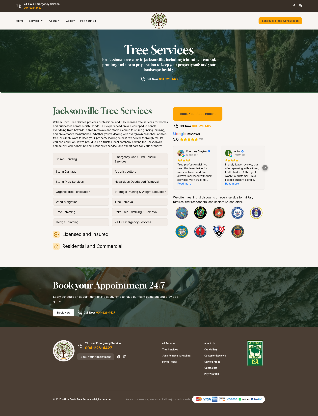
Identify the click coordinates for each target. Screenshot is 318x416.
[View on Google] (180, 153)
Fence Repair (169, 361)
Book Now (63, 312)
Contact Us (210, 367)
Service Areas (212, 361)
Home (20, 20)
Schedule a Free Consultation (280, 20)
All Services (169, 343)
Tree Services (170, 349)
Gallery (70, 20)
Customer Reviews (215, 355)
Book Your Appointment (198, 114)
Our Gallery (210, 349)
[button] (36, 20)
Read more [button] (184, 183)
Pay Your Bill (88, 20)
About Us (209, 343)
